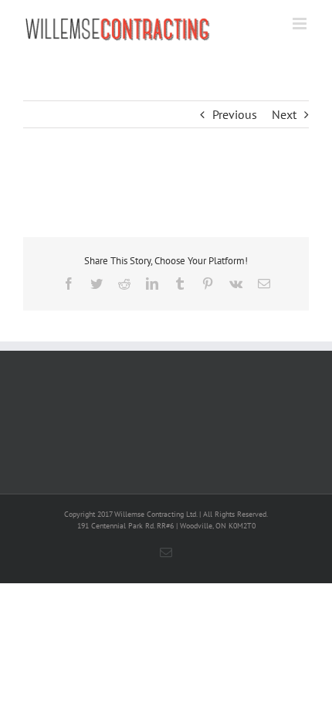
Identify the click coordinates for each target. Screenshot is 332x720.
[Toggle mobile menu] (301, 23)
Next (284, 114)
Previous (234, 114)
